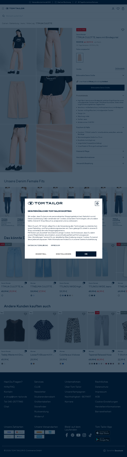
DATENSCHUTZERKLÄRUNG (38, 245)
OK (86, 254)
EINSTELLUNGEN (63, 254)
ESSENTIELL (41, 254)
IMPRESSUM (55, 245)
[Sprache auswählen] (97, 203)
